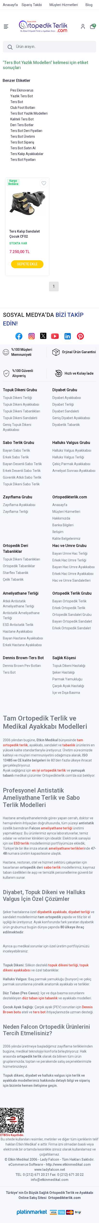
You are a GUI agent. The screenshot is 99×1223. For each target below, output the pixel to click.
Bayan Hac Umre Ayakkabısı (73, 567)
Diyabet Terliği (63, 404)
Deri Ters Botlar (22, 125)
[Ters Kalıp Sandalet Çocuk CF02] (27, 203)
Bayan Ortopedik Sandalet (72, 621)
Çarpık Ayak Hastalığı (68, 686)
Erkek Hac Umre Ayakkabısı (72, 574)
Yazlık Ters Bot (21, 96)
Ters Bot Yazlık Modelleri (29, 113)
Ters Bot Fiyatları (23, 160)
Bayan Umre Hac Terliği (69, 553)
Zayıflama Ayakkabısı (19, 505)
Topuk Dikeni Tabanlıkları (21, 411)
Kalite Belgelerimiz (66, 538)
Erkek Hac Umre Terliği (69, 560)
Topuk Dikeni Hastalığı (68, 666)
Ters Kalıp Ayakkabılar (26, 154)
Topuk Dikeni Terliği (17, 398)
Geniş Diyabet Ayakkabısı (71, 418)
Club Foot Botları (22, 108)
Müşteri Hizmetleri (66, 512)
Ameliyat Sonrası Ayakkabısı (73, 471)
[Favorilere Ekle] (44, 183)
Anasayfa (59, 505)
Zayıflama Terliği (15, 512)
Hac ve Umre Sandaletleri (71, 580)
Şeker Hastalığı (63, 672)
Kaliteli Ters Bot (22, 119)
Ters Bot (16, 102)
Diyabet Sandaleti (65, 411)
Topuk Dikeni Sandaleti (20, 418)
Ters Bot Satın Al (23, 148)
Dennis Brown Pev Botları (22, 666)
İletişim (57, 532)
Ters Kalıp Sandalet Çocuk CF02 (24, 233)
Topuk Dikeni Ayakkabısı (21, 404)
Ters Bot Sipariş (22, 142)
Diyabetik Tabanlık (66, 425)
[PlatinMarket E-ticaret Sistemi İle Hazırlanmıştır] (32, 1212)
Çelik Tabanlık (13, 579)
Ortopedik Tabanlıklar (19, 566)
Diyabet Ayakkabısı (66, 398)
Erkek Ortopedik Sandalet (71, 628)
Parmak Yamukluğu (67, 679)
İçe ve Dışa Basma (66, 693)
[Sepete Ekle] (27, 264)
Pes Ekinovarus (21, 90)
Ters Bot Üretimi (22, 136)
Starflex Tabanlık (15, 573)
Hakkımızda (61, 518)
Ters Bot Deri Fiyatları (26, 131)
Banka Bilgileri (63, 525)
